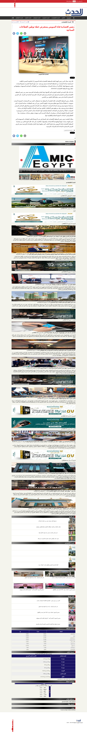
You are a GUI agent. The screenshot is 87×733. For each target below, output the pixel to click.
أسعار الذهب (70, 652)
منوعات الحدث (56, 715)
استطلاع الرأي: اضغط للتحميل (68, 702)
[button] (21, 160)
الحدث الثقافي (19, 18)
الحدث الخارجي (45, 18)
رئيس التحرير (66, 717)
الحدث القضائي (37, 715)
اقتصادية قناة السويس (68, 130)
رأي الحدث (64, 715)
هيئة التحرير (58, 717)
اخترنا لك (71, 569)
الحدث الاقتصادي (56, 18)
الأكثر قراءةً (71, 596)
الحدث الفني (28, 18)
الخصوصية (50, 717)
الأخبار (63, 18)
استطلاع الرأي (70, 699)
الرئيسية (69, 18)
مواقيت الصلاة (70, 682)
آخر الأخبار (71, 517)
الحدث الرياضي (36, 18)
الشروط (44, 717)
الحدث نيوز (79, 717)
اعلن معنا (38, 717)
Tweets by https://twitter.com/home (67, 709)
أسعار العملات (70, 629)
